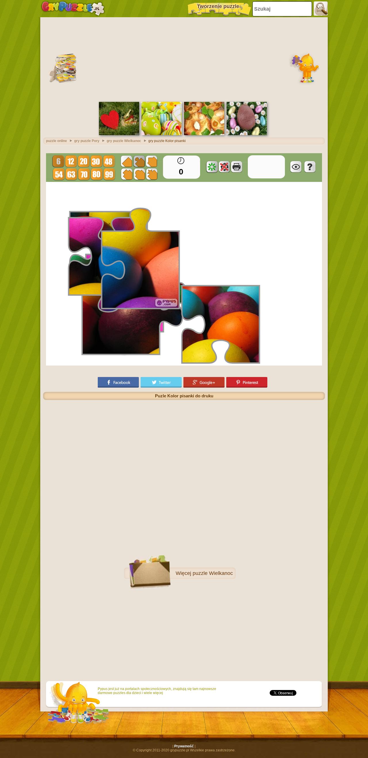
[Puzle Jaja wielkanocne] (161, 134)
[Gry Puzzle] (73, 8)
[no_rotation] (224, 166)
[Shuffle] (212, 166)
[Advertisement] (184, 59)
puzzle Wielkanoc (213, 573)
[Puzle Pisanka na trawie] (247, 134)
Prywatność (184, 746)
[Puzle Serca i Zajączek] (119, 134)
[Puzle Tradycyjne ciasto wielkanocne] (204, 134)
